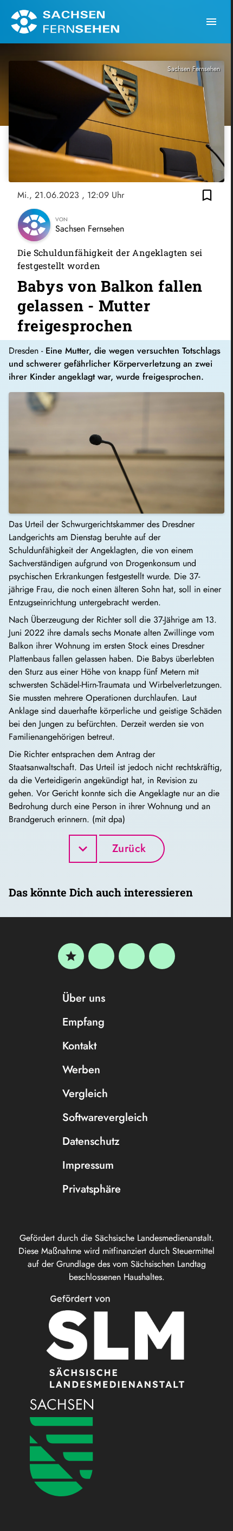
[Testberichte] (71, 956)
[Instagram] (132, 956)
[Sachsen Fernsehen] (65, 21)
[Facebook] (101, 956)
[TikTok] (162, 956)
